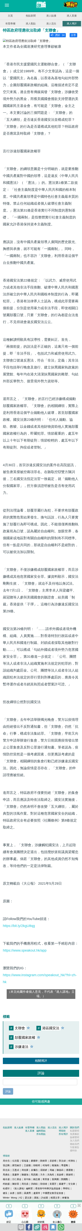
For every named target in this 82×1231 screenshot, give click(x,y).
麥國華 (34, 1160)
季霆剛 (64, 1165)
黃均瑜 (27, 1179)
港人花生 (51, 23)
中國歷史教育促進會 (53, 1193)
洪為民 (50, 1174)
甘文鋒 (71, 1184)
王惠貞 (15, 1170)
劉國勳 (64, 1179)
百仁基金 (16, 1179)
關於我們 (74, 1127)
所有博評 (63, 1134)
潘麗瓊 (69, 1170)
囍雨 (19, 1193)
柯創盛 (6, 1184)
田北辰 (6, 1170)
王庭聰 (27, 1165)
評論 (8, 1091)
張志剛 (6, 1165)
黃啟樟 (60, 1174)
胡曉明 (36, 1165)
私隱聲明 (74, 1130)
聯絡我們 (74, 1144)
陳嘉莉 (60, 1170)
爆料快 (73, 1150)
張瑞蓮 (25, 1160)
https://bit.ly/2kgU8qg (19, 926)
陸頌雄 (43, 1184)
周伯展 (25, 1170)
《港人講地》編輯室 (22, 1188)
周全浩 (6, 1160)
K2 (20, 1197)
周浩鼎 (25, 1184)
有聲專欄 (10, 23)
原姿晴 (53, 1160)
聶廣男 (27, 1193)
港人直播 (72, 15)
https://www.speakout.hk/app (25, 950)
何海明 (46, 1165)
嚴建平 (62, 1184)
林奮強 (65, 1197)
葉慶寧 (15, 1174)
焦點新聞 (31, 15)
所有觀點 (41, 1134)
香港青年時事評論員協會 (47, 1188)
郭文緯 (62, 1160)
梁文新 (28, 1197)
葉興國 (55, 1179)
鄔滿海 (55, 1165)
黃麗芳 (53, 1184)
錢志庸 (36, 1179)
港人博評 (72, 23)
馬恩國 (34, 1174)
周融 (52, 1170)
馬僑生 (6, 1174)
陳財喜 (15, 1184)
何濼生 (71, 1160)
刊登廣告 (74, 1147)
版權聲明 (74, 1137)
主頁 (10, 15)
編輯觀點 (41, 1130)
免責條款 (74, 1134)
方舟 (42, 1174)
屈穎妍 (43, 1170)
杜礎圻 (6, 1188)
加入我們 (74, 1140)
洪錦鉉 (34, 1184)
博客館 (62, 1130)
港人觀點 (31, 23)
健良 (5, 1193)
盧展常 (36, 1193)
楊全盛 (6, 1179)
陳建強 (25, 1174)
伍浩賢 (15, 1160)
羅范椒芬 (16, 1165)
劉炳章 (43, 1160)
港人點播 (51, 15)
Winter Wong (10, 1197)
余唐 (12, 1193)
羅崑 (36, 1197)
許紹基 (44, 1197)
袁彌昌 (34, 1170)
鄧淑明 (69, 1174)
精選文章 (55, 1197)
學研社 (66, 1188)
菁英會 (46, 1179)
